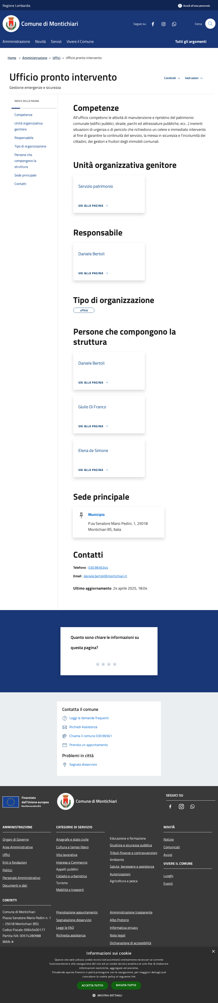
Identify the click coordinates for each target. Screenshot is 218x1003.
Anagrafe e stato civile (72, 839)
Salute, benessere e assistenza (132, 866)
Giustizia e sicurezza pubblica (131, 845)
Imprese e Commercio (71, 862)
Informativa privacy (124, 927)
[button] (109, 995)
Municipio (96, 514)
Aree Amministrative (18, 847)
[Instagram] (162, 23)
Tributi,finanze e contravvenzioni (133, 852)
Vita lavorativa (66, 854)
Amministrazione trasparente (131, 912)
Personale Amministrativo (21, 877)
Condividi (170, 78)
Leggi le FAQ (65, 927)
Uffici (56, 57)
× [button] (213, 951)
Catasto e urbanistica (71, 876)
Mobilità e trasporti (70, 889)
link (133, 976)
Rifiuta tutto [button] (126, 985)
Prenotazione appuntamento (77, 912)
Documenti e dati (15, 885)
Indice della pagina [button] (26, 101)
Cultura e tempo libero (72, 847)
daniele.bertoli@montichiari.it (105, 576)
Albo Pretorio (119, 919)
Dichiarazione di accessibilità (130, 942)
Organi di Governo (16, 839)
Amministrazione (34, 57)
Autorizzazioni (120, 874)
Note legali (117, 935)
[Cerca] (210, 24)
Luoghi (168, 875)
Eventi (168, 883)
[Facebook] (151, 23)
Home (12, 57)
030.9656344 (98, 567)
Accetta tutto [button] (92, 985)
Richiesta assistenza (71, 935)
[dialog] (109, 975)
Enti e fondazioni (15, 862)
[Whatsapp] (172, 23)
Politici (7, 870)
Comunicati (172, 847)
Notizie (169, 839)
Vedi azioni (192, 78)
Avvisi (168, 854)
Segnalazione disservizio (73, 919)
